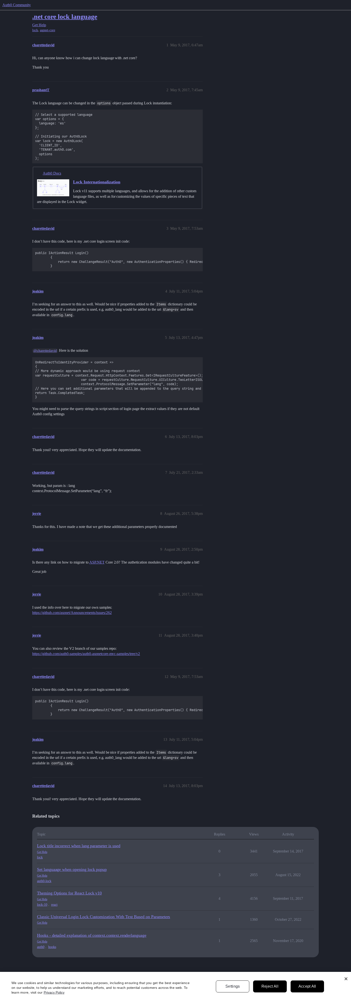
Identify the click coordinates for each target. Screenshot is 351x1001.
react (54, 904)
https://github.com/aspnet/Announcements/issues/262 (72, 613)
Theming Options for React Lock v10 (69, 893)
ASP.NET (97, 562)
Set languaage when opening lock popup (72, 869)
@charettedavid (45, 350)
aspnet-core (47, 30)
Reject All (269, 986)
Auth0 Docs (52, 173)
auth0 (40, 947)
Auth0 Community (16, 5)
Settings (232, 986)
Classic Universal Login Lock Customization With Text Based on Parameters (103, 916)
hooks (52, 947)
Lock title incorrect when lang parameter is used (78, 845)
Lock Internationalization (96, 182)
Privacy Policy (54, 992)
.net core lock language (64, 16)
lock (35, 30)
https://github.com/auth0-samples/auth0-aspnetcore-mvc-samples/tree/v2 (86, 654)
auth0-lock (44, 881)
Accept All (307, 986)
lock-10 (42, 904)
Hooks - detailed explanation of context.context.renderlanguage (91, 935)
